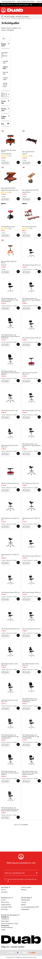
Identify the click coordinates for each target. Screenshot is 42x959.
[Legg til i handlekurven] (18, 162)
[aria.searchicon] (2, 16)
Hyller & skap (5, 73)
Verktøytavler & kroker (5, 85)
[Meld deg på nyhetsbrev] (36, 873)
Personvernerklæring (7, 927)
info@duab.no (5, 919)
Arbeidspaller (5, 67)
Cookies (3, 930)
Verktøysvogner (5, 78)
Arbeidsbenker (5, 62)
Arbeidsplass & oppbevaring (4, 55)
